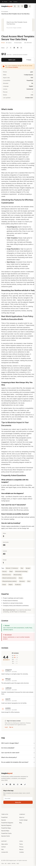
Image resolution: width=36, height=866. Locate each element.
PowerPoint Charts (6, 833)
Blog (20, 822)
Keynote (3, 820)
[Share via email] (21, 47)
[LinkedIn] (10, 784)
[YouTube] (21, 784)
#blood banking (17, 574)
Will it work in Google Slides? (10, 743)
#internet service (6, 574)
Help (11, 1)
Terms (21, 844)
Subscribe (18, 802)
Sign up (11, 727)
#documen (22, 581)
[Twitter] (2, 784)
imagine (6, 6)
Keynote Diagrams (6, 825)
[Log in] (29, 6)
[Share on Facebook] (17, 47)
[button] (18, 25)
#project (28, 568)
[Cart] (26, 6)
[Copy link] (7, 47)
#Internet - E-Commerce (12, 568)
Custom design (23, 820)
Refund (21, 849)
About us (21, 817)
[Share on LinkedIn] (14, 47)
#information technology (21, 571)
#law (22, 568)
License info (4, 852)
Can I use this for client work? (10, 752)
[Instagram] (17, 784)
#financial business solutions (9, 581)
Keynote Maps (5, 830)
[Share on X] (10, 47)
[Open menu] (14, 6)
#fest (28, 581)
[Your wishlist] (22, 6)
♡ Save (28, 60)
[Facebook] (6, 784)
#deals (20, 578)
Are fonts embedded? (7, 748)
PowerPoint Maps (6, 828)
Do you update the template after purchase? (14, 762)
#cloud (4, 584)
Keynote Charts (5, 836)
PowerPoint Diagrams (7, 822)
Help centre (4, 844)
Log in (6, 727)
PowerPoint (4, 817)
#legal (10, 571)
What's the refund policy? (9, 757)
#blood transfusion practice (9, 578)
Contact (15, 1)
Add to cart (11, 60)
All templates (4, 11)
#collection (18, 584)
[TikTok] (24, 784)
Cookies (21, 852)
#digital (10, 584)
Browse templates (13, 67)
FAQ (2, 849)
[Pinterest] (13, 784)
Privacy (21, 846)
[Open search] (18, 6)
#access (4, 571)
